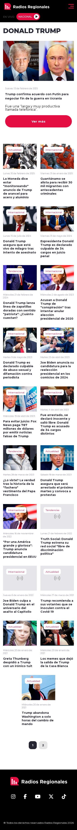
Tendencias (15, 271)
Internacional (54, 149)
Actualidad (14, 149)
